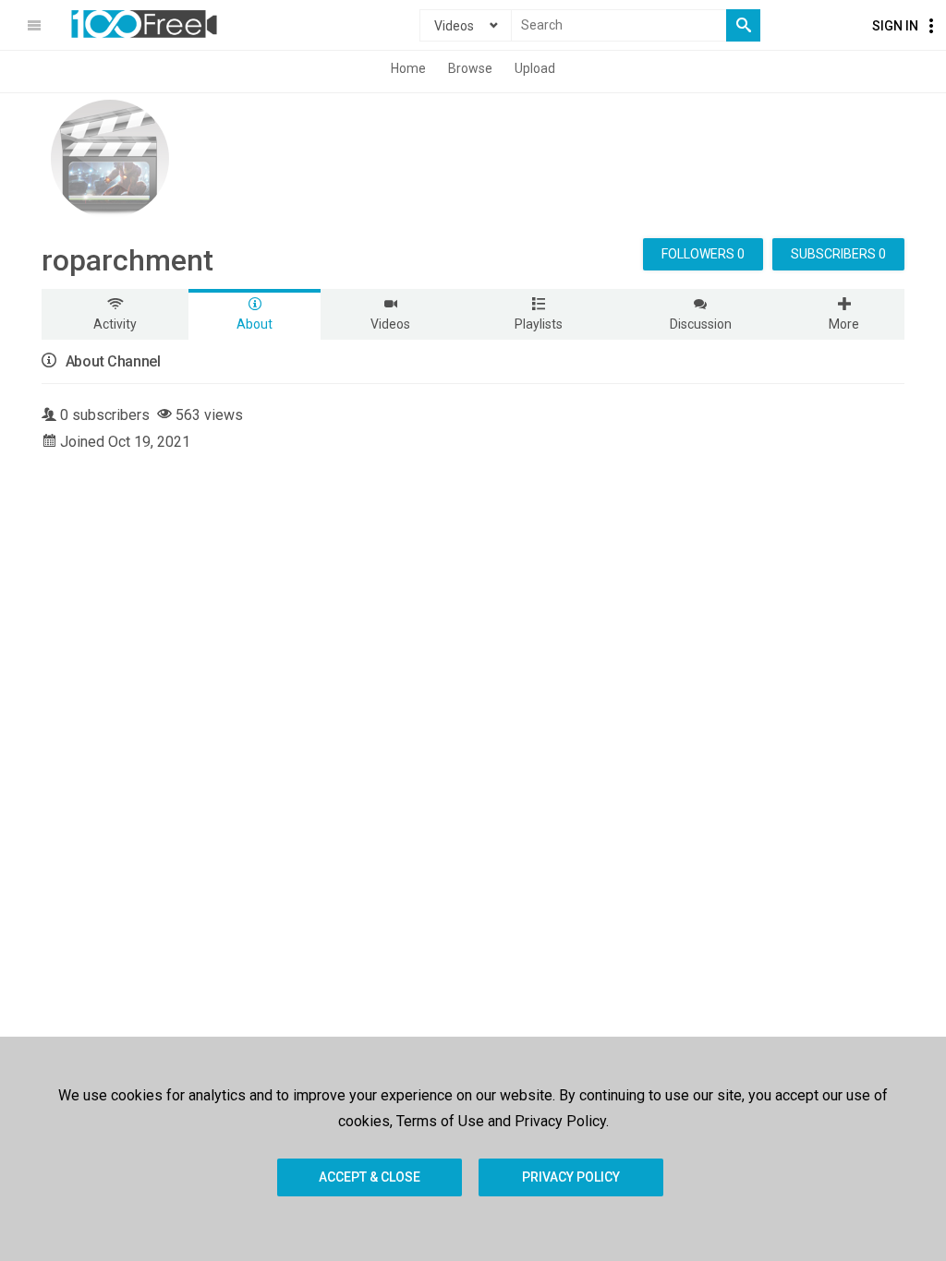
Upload (535, 68)
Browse (470, 68)
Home (408, 68)
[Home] (144, 24)
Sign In (895, 25)
